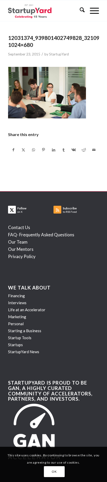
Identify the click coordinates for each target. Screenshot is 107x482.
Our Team (18, 242)
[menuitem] (80, 10)
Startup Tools (19, 337)
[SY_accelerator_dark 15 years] (44, 10)
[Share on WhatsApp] (33, 149)
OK (54, 471)
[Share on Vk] (74, 149)
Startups (15, 344)
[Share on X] (24, 149)
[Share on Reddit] (84, 149)
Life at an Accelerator (26, 309)
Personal (16, 323)
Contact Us (19, 227)
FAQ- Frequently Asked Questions (41, 234)
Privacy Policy (22, 256)
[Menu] (92, 10)
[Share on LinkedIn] (54, 149)
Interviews (17, 302)
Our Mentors (21, 249)
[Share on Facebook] (13, 149)
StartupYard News (23, 351)
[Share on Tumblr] (64, 149)
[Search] (80, 10)
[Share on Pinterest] (44, 149)
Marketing (17, 316)
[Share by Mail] (94, 149)
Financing (16, 295)
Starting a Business (24, 330)
